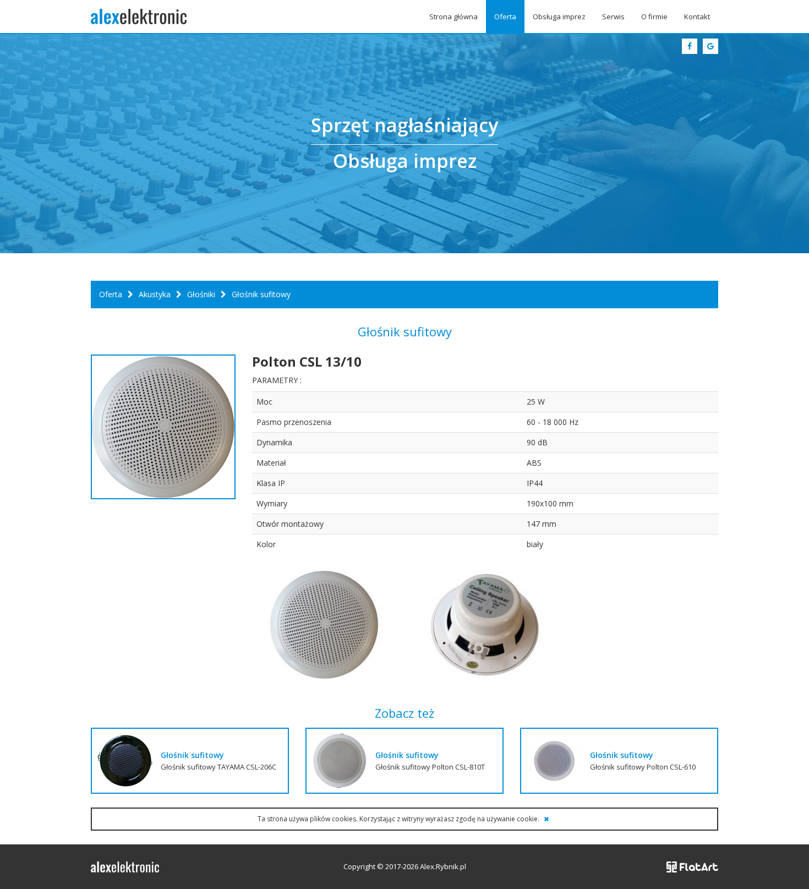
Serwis (613, 16)
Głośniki (201, 294)
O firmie (654, 16)
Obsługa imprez (559, 16)
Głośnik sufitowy (192, 755)
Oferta (505, 16)
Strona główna (453, 16)
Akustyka (155, 294)
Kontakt (697, 16)
